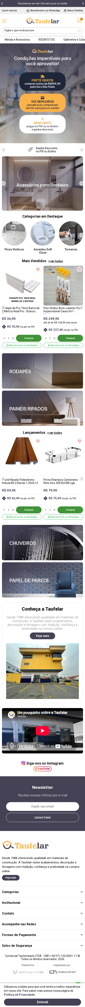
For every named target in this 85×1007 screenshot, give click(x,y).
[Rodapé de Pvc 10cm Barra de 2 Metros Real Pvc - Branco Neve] (22, 307)
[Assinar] (42, 817)
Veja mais (42, 636)
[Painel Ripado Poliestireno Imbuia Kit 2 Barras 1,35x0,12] (22, 478)
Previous (4, 93)
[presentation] (2, 3)
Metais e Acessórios (17, 39)
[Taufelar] (42, 21)
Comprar (28, 338)
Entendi (42, 1002)
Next (81, 93)
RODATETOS (47, 39)
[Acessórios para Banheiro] (42, 183)
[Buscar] (79, 30)
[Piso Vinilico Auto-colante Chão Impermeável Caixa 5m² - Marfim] (63, 307)
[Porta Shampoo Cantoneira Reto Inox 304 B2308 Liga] (63, 478)
